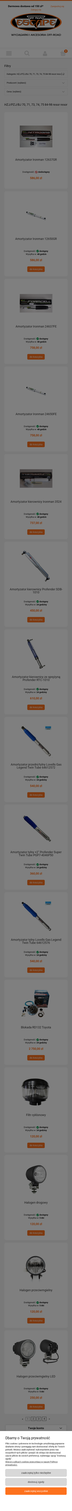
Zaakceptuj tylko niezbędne (36, 1472)
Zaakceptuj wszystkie (36, 1491)
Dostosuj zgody (36, 1481)
